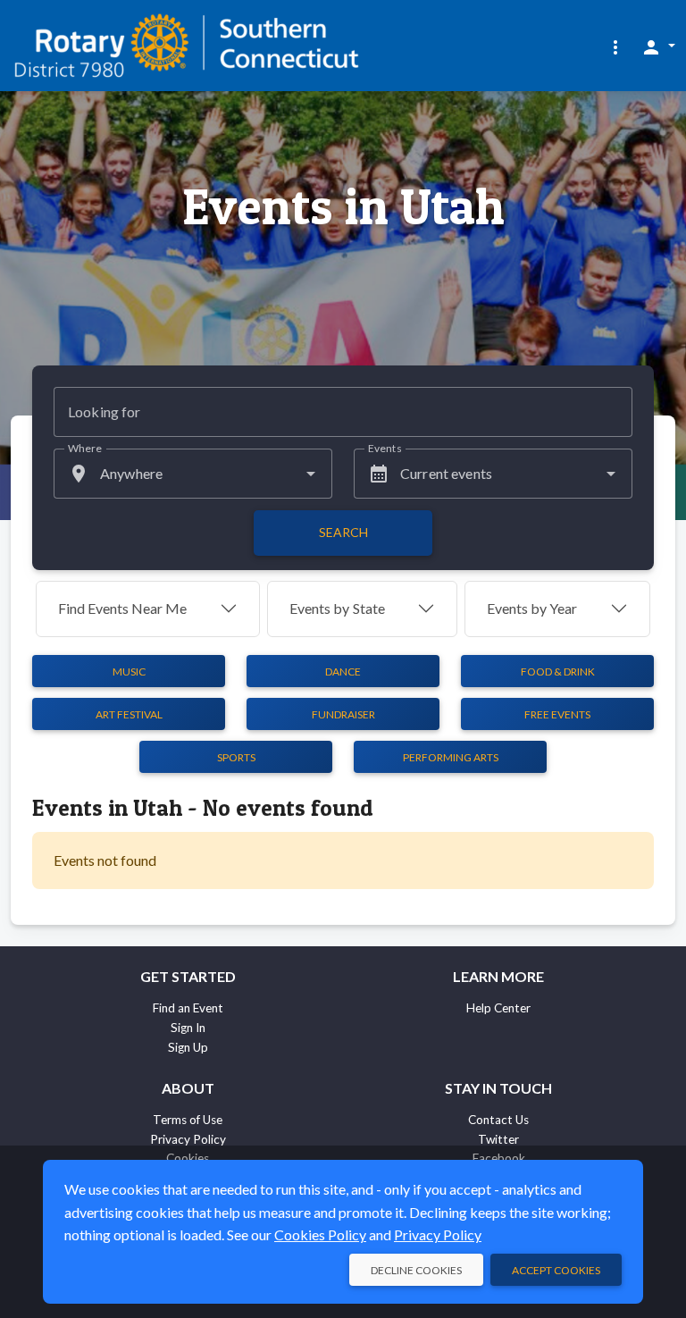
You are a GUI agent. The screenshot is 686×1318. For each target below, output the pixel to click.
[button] (615, 46)
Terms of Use (187, 1119)
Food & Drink (558, 671)
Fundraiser (343, 714)
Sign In (188, 1027)
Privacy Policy (188, 1139)
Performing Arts (450, 757)
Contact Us (498, 1119)
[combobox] (193, 474)
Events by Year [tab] (532, 608)
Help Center (498, 1008)
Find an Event (188, 1008)
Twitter (498, 1139)
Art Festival (129, 714)
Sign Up (188, 1047)
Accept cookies (556, 1270)
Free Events (557, 714)
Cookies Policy (320, 1234)
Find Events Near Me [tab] (122, 608)
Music (129, 671)
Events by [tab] (337, 608)
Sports (236, 757)
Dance (343, 671)
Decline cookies (416, 1270)
